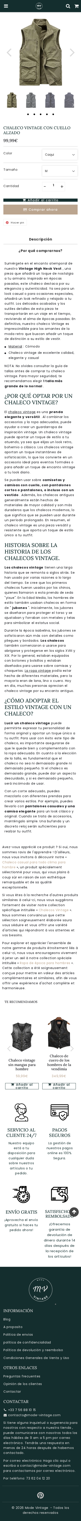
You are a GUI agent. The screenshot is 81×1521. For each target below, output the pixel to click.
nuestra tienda (58, 1427)
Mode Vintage (36, 1508)
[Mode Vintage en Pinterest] (40, 1497)
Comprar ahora (43, 209)
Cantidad (11, 186)
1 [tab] (28, 114)
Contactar (12, 1391)
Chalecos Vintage (54, 910)
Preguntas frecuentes (21, 1376)
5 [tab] (53, 114)
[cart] (77, 6)
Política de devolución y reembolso (33, 1350)
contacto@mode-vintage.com (34, 1415)
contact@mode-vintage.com (45, 1465)
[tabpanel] (11, 100)
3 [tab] (40, 114)
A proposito (13, 1327)
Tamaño (10, 169)
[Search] (68, 6)
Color (7, 153)
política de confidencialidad (27, 1342)
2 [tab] (34, 114)
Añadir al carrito (24, 1086)
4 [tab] (47, 114)
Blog (6, 1319)
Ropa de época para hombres (45, 963)
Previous (8, 51)
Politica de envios (18, 1334)
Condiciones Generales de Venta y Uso (36, 1358)
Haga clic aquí (55, 1460)
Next (72, 51)
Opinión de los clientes (22, 1384)
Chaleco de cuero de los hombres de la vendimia (59, 1062)
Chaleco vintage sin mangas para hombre (22, 1064)
